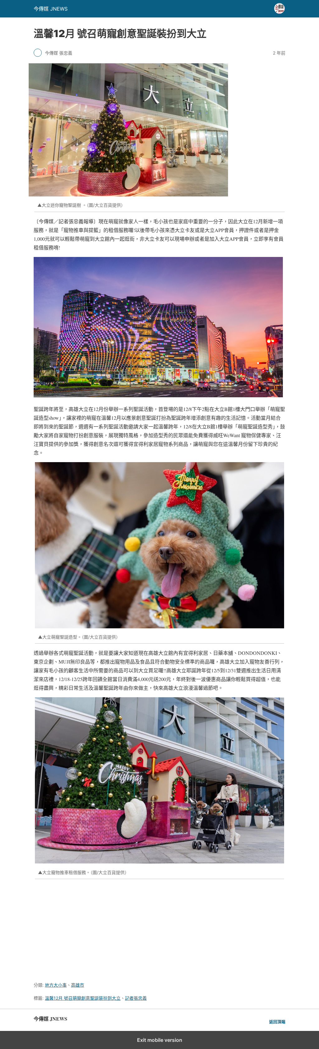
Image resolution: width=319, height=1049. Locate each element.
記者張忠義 (136, 998)
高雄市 (77, 985)
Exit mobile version (159, 1040)
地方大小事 (56, 985)
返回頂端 (277, 1021)
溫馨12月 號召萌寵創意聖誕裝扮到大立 (83, 998)
